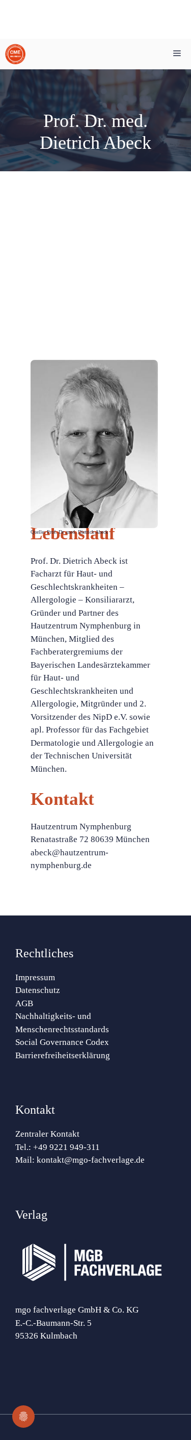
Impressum (35, 977)
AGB (24, 1003)
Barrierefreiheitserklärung (62, 1055)
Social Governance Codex (62, 1042)
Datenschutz (37, 990)
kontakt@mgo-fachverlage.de (91, 1160)
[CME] (15, 54)
